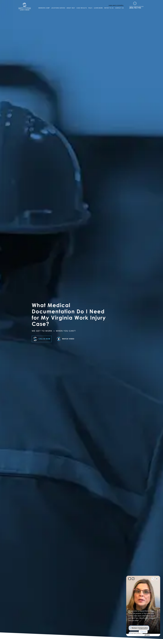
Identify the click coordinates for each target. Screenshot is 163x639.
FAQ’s (90, 8)
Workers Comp (44, 8)
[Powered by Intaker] (147, 635)
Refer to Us (109, 8)
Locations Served (58, 8)
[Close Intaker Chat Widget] (156, 578)
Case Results (82, 8)
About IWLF (71, 8)
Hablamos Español (116, 5)
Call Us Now (44, 339)
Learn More (98, 8)
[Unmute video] (129, 578)
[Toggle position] (152, 578)
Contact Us (119, 8)
